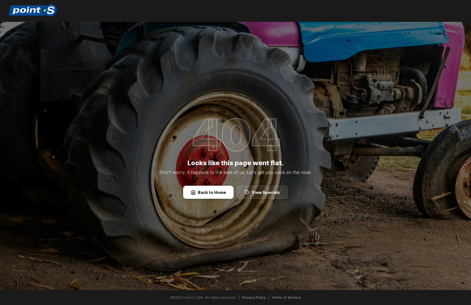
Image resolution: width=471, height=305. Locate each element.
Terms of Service (286, 297)
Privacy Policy (254, 297)
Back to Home (212, 192)
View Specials (266, 192)
